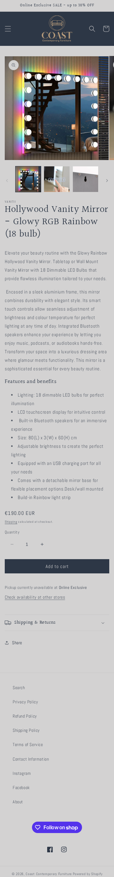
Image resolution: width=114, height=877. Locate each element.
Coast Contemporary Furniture (49, 874)
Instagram (22, 773)
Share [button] (17, 642)
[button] (8, 29)
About (18, 802)
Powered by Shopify (88, 874)
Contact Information (31, 759)
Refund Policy (25, 716)
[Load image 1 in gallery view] (28, 179)
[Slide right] (107, 181)
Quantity (12, 532)
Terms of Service (28, 744)
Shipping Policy (26, 730)
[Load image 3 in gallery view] (85, 179)
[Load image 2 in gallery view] (56, 179)
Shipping (11, 522)
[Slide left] (7, 181)
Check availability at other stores (35, 597)
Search (19, 687)
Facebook (21, 787)
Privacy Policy (25, 702)
